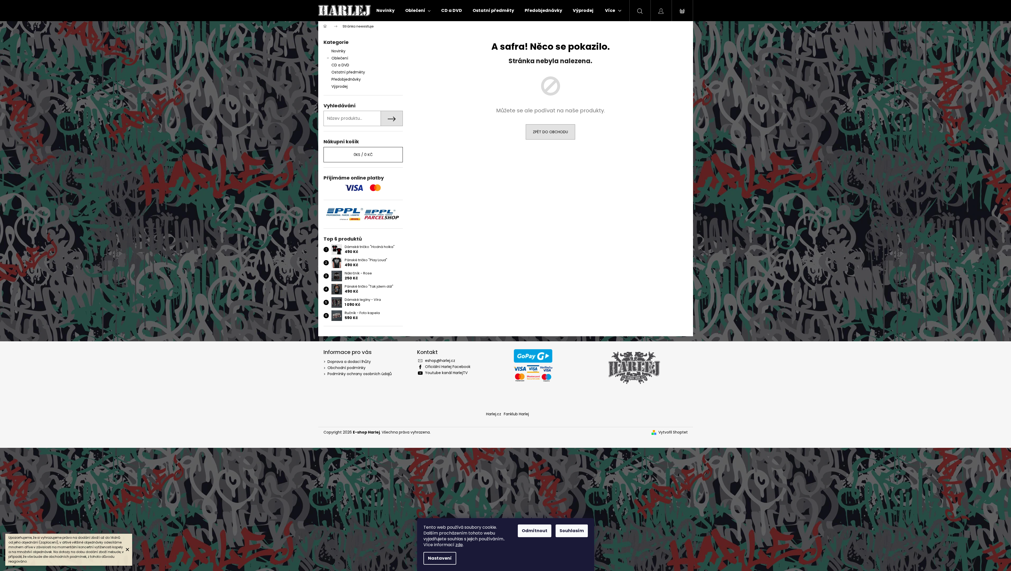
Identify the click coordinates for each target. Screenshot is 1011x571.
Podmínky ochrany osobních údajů (359, 373)
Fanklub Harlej (516, 414)
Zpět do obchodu (550, 132)
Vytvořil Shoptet (673, 432)
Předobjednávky (346, 79)
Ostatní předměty (348, 72)
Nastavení (440, 558)
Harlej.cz (493, 414)
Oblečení (339, 58)
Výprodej (339, 86)
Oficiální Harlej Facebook (447, 366)
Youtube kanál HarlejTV (446, 372)
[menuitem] (385, 10)
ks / (363, 154)
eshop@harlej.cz (440, 360)
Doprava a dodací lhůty (349, 361)
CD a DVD (340, 65)
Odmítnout (534, 531)
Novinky (338, 51)
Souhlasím (572, 531)
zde (459, 545)
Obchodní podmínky (346, 367)
